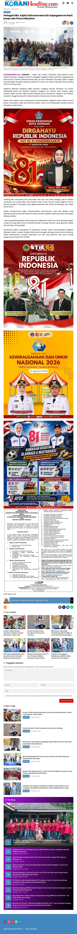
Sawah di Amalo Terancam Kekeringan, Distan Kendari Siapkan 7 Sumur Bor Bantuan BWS (40, 866)
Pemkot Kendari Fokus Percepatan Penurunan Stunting (35, 633)
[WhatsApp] (71, 607)
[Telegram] (67, 607)
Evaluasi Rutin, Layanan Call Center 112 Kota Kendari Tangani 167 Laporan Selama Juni (39, 858)
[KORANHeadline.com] (31, 3)
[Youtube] (12, 921)
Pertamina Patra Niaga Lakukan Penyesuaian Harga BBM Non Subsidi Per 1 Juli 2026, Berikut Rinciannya (41, 897)
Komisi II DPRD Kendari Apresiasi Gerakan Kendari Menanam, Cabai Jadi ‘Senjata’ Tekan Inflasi (13, 633)
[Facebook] (60, 607)
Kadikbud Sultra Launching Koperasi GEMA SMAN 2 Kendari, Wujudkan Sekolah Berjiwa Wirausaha (41, 851)
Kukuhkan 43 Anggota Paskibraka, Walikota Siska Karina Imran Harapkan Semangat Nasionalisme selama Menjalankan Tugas (61, 656)
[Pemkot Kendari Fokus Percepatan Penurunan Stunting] (38, 622)
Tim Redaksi (11, 22)
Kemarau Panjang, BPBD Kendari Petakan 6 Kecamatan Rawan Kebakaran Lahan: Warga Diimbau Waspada (42, 889)
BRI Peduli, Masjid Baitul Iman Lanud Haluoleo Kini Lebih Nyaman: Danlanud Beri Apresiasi (14, 656)
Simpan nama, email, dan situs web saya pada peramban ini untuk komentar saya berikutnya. (39, 696)
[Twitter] (64, 607)
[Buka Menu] (68, 3)
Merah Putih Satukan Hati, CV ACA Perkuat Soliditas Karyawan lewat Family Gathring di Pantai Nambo (37, 656)
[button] (63, 3)
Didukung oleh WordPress (13, 929)
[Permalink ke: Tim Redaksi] (6, 23)
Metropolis (7, 12)
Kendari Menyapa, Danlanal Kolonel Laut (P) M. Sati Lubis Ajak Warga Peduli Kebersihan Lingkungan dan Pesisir (40, 874)
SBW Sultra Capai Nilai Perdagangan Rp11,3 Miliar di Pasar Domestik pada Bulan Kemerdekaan (61, 633)
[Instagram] (9, 921)
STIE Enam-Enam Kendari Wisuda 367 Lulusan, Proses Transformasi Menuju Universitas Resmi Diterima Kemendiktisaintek (40, 881)
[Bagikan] (71, 23)
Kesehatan (32, 626)
